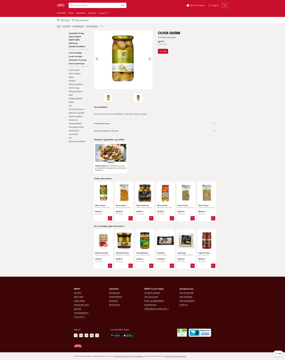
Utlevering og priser (151, 297)
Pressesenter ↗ (79, 317)
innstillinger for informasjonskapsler (175, 356)
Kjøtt (71, 95)
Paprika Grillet (204, 253)
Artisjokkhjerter (142, 253)
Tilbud (70, 13)
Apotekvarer (74, 130)
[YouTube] (86, 335)
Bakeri (71, 77)
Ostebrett (161, 253)
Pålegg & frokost (75, 91)
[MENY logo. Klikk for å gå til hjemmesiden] (61, 5)
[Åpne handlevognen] (224, 5)
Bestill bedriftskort (115, 297)
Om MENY (77, 293)
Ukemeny (73, 43)
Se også (102, 13)
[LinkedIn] (92, 335)
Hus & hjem (73, 134)
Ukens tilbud (75, 36)
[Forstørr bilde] (123, 60)
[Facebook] (75, 335)
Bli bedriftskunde (150, 305)
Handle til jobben (77, 46)
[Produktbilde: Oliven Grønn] (108, 98)
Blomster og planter (77, 141)
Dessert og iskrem (76, 109)
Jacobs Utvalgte (75, 56)
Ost (70, 106)
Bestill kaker (113, 301)
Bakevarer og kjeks (77, 113)
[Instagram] (81, 335)
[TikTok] (97, 335)
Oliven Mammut (142, 205)
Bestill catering (114, 305)
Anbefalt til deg (76, 33)
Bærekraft (77, 309)
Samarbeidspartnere (81, 313)
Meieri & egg (74, 88)
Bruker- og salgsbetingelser (154, 301)
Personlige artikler (76, 127)
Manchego (182, 253)
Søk (122, 5)
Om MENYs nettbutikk (152, 293)
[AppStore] (128, 335)
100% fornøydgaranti (186, 301)
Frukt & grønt (74, 70)
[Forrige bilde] (97, 59)
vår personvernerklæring (121, 356)
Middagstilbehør (75, 98)
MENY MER (74, 40)
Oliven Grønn (100, 205)
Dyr (70, 138)
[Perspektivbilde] (138, 98)
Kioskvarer (73, 120)
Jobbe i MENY (79, 297)
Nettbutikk (61, 13)
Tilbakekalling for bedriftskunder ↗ (156, 309)
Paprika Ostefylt (101, 253)
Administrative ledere (81, 305)
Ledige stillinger (79, 301)
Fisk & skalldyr (75, 73)
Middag (72, 81)
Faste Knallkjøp (75, 53)
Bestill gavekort (114, 293)
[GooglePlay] (115, 335)
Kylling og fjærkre (76, 84)
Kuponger (92, 13)
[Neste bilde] (150, 59)
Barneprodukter (75, 123)
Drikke (71, 102)
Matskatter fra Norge (78, 60)
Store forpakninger (77, 63)
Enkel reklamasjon (185, 297)
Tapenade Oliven (122, 253)
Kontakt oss (183, 305)
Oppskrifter (81, 13)
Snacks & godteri (76, 116)
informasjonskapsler (137, 356)
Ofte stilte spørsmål (186, 293)
